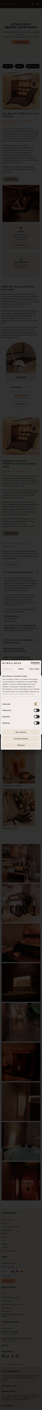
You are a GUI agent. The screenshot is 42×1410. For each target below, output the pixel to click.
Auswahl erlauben (21, 738)
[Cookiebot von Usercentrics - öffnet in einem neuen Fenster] (31, 663)
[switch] (37, 710)
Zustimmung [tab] (7, 669)
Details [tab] (21, 669)
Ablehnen (21, 745)
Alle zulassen (21, 732)
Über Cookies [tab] (34, 669)
